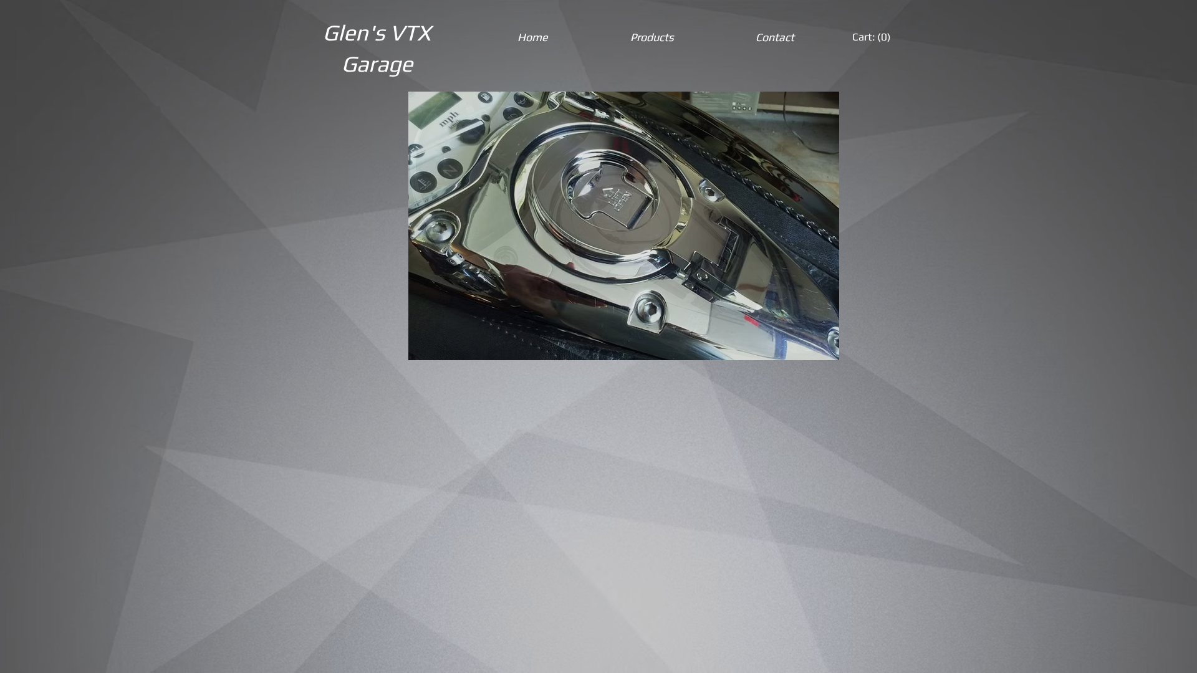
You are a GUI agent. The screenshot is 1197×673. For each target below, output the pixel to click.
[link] (872, 37)
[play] (820, 341)
